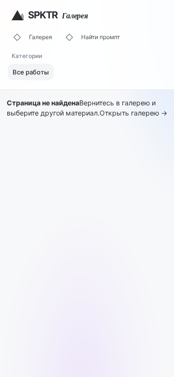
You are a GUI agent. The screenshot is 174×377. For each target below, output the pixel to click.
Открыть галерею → (133, 113)
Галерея (40, 37)
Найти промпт (100, 37)
